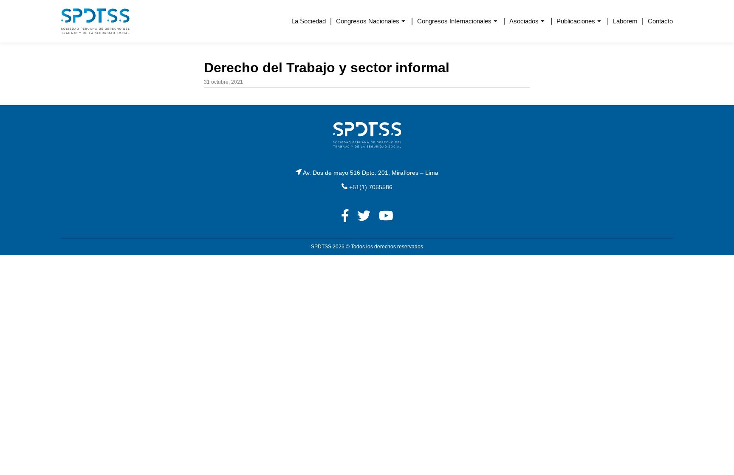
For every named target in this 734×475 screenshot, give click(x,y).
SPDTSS (321, 247)
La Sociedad (308, 21)
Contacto (660, 21)
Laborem (625, 21)
